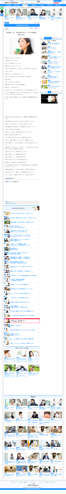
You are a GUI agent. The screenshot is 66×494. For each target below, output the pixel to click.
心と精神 (8, 7)
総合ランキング (55, 38)
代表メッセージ (14, 482)
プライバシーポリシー (32, 482)
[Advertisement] (22, 108)
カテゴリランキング (48, 38)
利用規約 (25, 482)
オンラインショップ (41, 482)
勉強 (27, 3)
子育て (37, 3)
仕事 (42, 3)
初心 (23, 3)
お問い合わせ (52, 482)
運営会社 (47, 482)
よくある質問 (20, 482)
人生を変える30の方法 (16, 7)
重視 (32, 3)
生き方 (11, 7)
